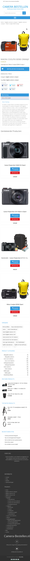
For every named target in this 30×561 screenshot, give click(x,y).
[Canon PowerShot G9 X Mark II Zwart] (15, 196)
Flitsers (8, 517)
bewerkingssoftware (8, 374)
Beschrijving (5, 95)
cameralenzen (11, 499)
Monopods (10, 507)
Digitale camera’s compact (11, 491)
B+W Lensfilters (6, 326)
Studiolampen (10, 528)
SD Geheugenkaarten (13, 522)
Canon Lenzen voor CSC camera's (10, 337)
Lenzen (8, 498)
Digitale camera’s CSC (10, 493)
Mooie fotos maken (9, 442)
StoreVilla (21, 557)
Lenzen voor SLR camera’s (14, 502)
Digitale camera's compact (11, 22)
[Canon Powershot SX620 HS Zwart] (15, 150)
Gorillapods (10, 510)
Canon (4, 329)
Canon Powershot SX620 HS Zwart (15, 165)
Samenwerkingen (9, 482)
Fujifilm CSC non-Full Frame (20, 344)
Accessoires (8, 496)
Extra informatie (6, 98)
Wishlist (7, 480)
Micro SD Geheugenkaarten (14, 520)
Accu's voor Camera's (8, 358)
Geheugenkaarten (11, 519)
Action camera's (7, 366)
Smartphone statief (12, 512)
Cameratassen (10, 527)
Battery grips (6, 370)
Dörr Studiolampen (20, 342)
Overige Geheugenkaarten (14, 523)
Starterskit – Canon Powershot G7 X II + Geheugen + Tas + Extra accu (15, 258)
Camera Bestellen (15, 7)
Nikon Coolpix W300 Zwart (15, 304)
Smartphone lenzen (12, 504)
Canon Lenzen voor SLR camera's (10, 339)
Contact (7, 477)
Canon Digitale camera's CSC (9, 332)
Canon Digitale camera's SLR (9, 334)
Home (2, 22)
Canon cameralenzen (12, 329)
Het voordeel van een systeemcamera (13, 440)
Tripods (10, 509)
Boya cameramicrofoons (17, 326)
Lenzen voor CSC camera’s (14, 501)
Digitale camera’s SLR (10, 495)
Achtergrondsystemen (9, 362)
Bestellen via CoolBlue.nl (15, 69)
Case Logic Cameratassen (8, 342)
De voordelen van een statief (11, 444)
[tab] (15, 94)
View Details (15, 172)
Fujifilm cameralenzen (8, 344)
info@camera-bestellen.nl (17, 551)
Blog (6, 530)
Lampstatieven (11, 514)
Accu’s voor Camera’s (11, 515)
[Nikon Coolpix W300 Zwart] (15, 289)
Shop (7, 479)
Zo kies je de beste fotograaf (11, 435)
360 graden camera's (8, 354)
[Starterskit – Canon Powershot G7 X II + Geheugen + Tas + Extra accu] (15, 243)
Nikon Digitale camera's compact (11, 80)
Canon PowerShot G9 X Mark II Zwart (15, 211)
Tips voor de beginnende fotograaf (12, 437)
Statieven (9, 506)
